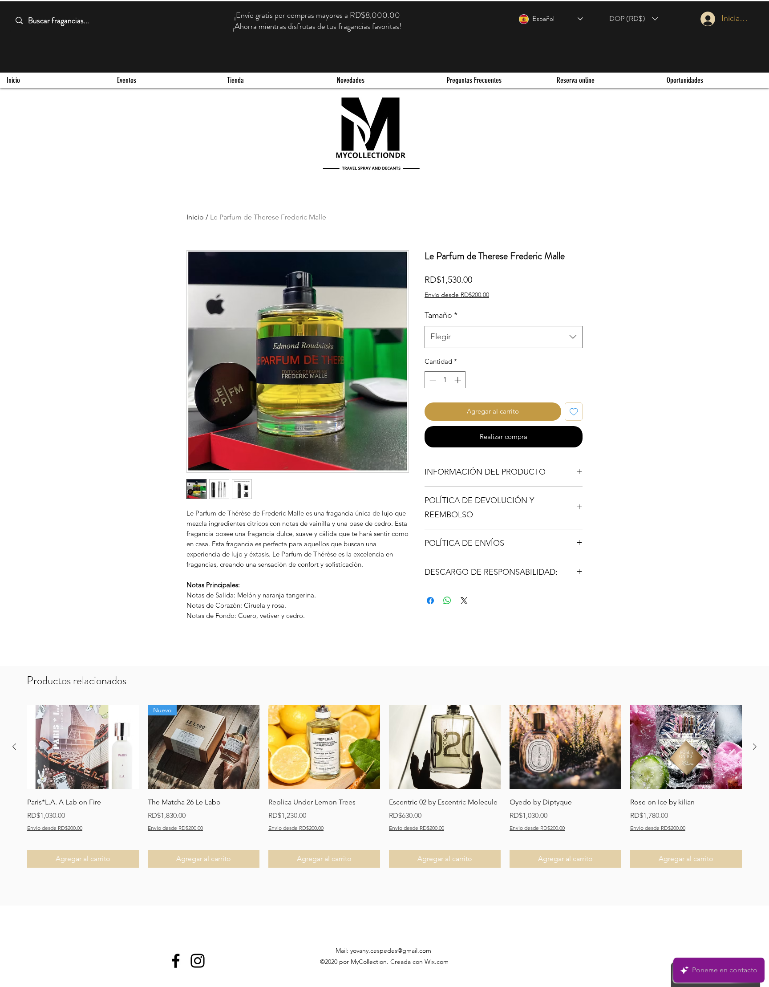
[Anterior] (14, 746)
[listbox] (633, 18)
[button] (633, 18)
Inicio (195, 217)
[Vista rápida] (83, 747)
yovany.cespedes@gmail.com (390, 950)
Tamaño (441, 315)
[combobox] (504, 337)
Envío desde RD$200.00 (457, 295)
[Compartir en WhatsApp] (447, 600)
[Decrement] (432, 380)
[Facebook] (175, 960)
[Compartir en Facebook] (430, 600)
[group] (384, 786)
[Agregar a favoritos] (574, 411)
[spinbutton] (445, 380)
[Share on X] (464, 600)
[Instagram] (197, 960)
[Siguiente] (754, 746)
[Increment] (459, 380)
